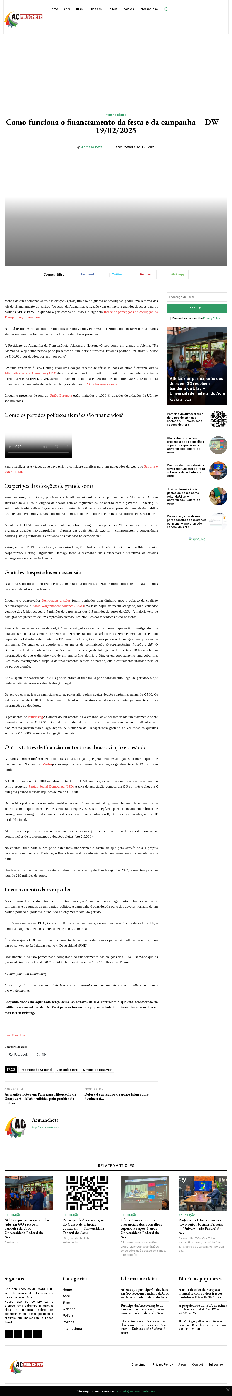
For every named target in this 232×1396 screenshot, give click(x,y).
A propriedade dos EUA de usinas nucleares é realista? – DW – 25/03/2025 (203, 1309)
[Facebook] (33, 1135)
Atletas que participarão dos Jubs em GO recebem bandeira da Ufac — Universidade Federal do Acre (197, 386)
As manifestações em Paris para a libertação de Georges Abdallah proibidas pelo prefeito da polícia (40, 1098)
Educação (13, 1214)
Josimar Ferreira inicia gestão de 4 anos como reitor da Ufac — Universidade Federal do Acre (183, 496)
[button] (166, 9)
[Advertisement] (116, 68)
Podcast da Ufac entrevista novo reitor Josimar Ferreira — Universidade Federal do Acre (186, 470)
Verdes (47, 764)
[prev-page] (211, 335)
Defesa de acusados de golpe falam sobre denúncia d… (116, 1096)
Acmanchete (92, 147)
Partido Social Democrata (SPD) (51, 786)
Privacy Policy (211, 318)
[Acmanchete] (15, 1127)
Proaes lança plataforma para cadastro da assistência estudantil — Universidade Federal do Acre (186, 522)
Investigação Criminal (36, 1069)
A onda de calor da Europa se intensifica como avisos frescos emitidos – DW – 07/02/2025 (200, 1293)
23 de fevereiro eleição (102, 384)
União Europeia (61, 395)
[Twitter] (28, 1334)
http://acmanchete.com (45, 1127)
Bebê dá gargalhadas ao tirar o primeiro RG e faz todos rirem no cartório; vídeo (202, 1325)
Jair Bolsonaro (67, 1069)
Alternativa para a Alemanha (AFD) (30, 373)
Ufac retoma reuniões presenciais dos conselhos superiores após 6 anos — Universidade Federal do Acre (185, 445)
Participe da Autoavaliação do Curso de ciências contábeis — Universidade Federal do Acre (185, 419)
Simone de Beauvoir (97, 1069)
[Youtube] (37, 1334)
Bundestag (35, 717)
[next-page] (219, 335)
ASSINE (195, 308)
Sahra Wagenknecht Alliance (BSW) (58, 606)
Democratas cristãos (56, 600)
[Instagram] (41, 1135)
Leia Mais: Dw (15, 1035)
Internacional (116, 115)
